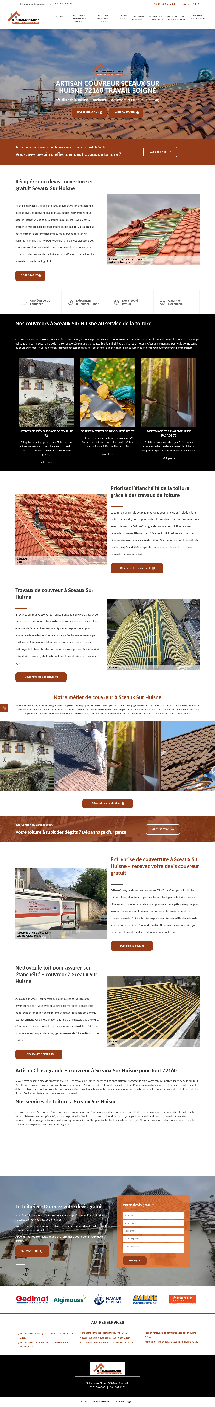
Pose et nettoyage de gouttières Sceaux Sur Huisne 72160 (170, 1335)
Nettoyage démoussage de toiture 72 (103, 18)
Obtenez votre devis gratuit (135, 568)
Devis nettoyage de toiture (40, 677)
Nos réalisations (88, 112)
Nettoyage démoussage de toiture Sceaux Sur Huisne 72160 (47, 1336)
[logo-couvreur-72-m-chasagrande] (24, 18)
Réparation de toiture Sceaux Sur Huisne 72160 (106, 1338)
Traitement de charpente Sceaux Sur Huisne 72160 (108, 1342)
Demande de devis (130, 946)
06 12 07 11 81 (191, 4)
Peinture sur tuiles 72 (123, 18)
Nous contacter (125, 112)
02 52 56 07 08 (166, 4)
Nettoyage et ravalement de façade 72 (80, 18)
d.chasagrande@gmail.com (32, 4)
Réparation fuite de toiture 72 (198, 18)
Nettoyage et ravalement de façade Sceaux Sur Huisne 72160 (44, 1344)
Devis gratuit (29, 275)
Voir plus (46, 454)
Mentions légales (125, 1402)
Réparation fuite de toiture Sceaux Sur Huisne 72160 (171, 1342)
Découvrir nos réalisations (106, 803)
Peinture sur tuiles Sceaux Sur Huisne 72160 (104, 1333)
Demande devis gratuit (37, 1054)
